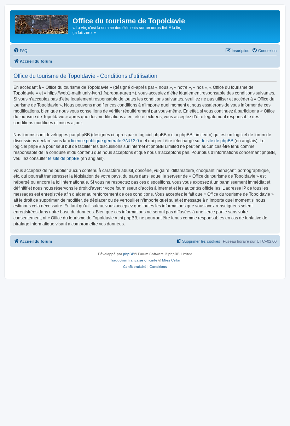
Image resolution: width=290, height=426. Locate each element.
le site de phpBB (217, 140)
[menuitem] (20, 50)
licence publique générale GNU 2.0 (105, 140)
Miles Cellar (171, 260)
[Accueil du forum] (42, 23)
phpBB (128, 254)
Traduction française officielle (133, 260)
